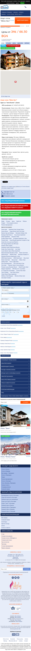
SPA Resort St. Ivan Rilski (18, 268)
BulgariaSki (15, 557)
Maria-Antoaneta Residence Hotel (9, 252)
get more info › (17, 628)
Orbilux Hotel (22, 260)
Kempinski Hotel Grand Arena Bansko (10, 247)
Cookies (21, 640)
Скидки (3, 45)
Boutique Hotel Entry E (6, 235)
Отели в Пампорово (6, 475)
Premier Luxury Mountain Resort (9, 267)
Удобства (20, 43)
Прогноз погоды (5, 523)
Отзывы (8, 43)
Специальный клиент (6, 540)
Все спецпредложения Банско (13, 201)
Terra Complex (4, 272)
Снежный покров (5, 489)
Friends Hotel (4, 240)
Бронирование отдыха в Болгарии (10, 495)
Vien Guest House (14, 272)
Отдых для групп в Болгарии (8, 501)
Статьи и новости (5, 527)
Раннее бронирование (7, 48)
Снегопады (4, 521)
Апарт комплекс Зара (5, 349)
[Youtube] (18, 577)
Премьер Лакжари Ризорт (6, 340)
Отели (3, 525)
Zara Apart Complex (6, 277)
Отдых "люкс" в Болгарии (7, 503)
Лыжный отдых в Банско (7, 505)
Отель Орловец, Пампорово (8, 483)
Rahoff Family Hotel (23, 267)
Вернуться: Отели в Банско (23, 186)
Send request (15, 558)
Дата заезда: (5, 298)
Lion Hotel (17, 249)
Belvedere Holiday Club (21, 233)
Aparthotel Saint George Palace (16, 229)
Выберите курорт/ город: (8, 287)
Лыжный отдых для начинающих (9, 499)
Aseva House (4, 231)
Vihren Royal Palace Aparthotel (8, 274)
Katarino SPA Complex (6, 245)
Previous (2, 60)
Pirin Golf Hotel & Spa (19, 263)
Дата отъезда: (5, 304)
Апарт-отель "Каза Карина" (6, 352)
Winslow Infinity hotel (20, 276)
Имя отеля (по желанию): (7, 293)
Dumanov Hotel (15, 236)
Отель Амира (3, 337)
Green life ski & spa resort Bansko (9, 242)
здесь (17, 3)
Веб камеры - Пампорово (7, 473)
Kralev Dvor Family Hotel (7, 249)
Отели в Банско (5, 469)
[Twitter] (15, 577)
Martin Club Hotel (23, 252)
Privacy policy (20, 639)
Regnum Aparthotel (6, 268)
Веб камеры (4, 517)
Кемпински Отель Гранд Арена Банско (9, 331)
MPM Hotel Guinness (6, 258)
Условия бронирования (7, 546)
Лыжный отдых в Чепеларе (8, 511)
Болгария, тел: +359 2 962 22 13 (15, 554)
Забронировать (22, 20)
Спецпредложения (6, 487)
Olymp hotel (14, 260)
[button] (15, 81)
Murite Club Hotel (5, 260)
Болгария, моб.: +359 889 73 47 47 (16, 555)
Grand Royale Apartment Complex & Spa (19, 240)
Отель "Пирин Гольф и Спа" (7, 334)
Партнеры (3, 544)
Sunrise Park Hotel (20, 270)
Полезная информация (7, 389)
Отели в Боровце (5, 471)
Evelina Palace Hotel (6, 238)
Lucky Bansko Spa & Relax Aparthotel (10, 251)
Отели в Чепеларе (6, 481)
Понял (22, 3)
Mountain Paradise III (23, 254)
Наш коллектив (5, 542)
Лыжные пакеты (5, 485)
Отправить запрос (9, 196)
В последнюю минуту (13, 45)
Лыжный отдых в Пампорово (8, 507)
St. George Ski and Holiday (8, 270)
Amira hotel (4, 229)
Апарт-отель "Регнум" (5, 328)
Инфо (2, 43)
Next (29, 60)
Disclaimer (12, 639)
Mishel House (4, 254)
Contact (26, 640)
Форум (3, 477)
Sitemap (5, 640)
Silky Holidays (17, 616)
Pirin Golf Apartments (6, 263)
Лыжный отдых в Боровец (7, 509)
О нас (2, 534)
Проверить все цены (5, 40)
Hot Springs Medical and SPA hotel (9, 243)
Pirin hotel (3, 265)
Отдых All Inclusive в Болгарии (9, 497)
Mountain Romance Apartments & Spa (10, 256)
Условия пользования (6, 536)
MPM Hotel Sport (18, 258)
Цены (14, 43)
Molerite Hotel (13, 254)
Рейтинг (27, 43)
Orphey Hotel (4, 261)
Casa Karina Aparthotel (19, 235)
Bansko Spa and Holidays (7, 233)
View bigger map (6, 96)
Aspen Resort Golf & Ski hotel (17, 231)
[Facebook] (13, 577)
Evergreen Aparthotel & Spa (20, 238)
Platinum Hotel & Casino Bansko (16, 265)
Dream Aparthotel (5, 236)
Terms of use (6, 639)
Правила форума (5, 548)
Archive (26, 639)
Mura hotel (26, 258)
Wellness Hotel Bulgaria (7, 276)
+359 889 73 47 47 (8, 192)
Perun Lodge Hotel (14, 261)
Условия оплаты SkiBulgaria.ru (9, 538)
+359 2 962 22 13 (7, 194)
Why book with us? (13, 640)
